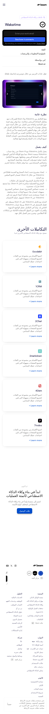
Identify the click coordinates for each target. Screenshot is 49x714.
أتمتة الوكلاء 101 (37, 645)
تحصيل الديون (17, 619)
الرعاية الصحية (17, 623)
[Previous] (41, 94)
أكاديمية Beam (38, 660)
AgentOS (39, 612)
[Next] (7, 94)
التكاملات (40, 619)
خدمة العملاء (17, 616)
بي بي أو (19, 608)
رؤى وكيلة (39, 641)
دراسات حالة (38, 667)
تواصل (20, 649)
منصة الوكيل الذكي (36, 597)
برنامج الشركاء (38, 656)
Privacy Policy (41, 43)
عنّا (21, 641)
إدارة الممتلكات (16, 630)
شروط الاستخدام (37, 693)
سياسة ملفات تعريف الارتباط (34, 708)
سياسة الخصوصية (37, 682)
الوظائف (19, 645)
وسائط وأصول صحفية (14, 656)
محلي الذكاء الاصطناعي (35, 671)
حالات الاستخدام (37, 663)
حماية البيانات (38, 689)
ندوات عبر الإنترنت (36, 649)
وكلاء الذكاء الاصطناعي (35, 605)
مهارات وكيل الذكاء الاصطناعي (32, 601)
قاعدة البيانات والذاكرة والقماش (32, 616)
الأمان (41, 685)
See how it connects (24, 39)
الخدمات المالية (17, 597)
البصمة (40, 696)
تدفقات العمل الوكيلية (35, 608)
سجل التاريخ (38, 652)
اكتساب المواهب (16, 605)
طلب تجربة (18, 652)
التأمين (19, 627)
